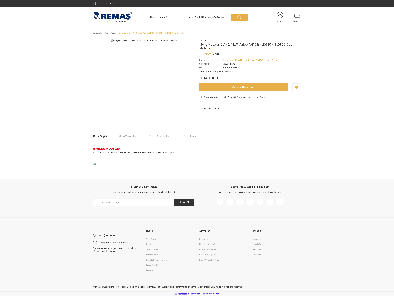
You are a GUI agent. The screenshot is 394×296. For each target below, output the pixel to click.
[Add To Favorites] (296, 87)
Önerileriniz (190, 136)
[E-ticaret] (197, 293)
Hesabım (256, 239)
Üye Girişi (150, 244)
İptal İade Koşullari (208, 254)
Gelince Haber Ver (243, 87)
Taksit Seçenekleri (160, 136)
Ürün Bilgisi (100, 136)
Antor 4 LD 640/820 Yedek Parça (263, 60)
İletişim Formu (152, 254)
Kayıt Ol (184, 202)
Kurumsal (203, 239)
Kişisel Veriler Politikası (209, 260)
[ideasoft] (181, 293)
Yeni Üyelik (151, 239)
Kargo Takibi (152, 265)
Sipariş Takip (258, 244)
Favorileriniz (257, 249)
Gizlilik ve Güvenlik (207, 249)
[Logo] (113, 17)
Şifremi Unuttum (153, 249)
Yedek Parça (228, 60)
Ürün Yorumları (128, 136)
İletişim (149, 270)
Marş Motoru (241, 60)
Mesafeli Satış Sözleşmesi (211, 244)
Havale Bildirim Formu (156, 260)
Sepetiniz (256, 254)
